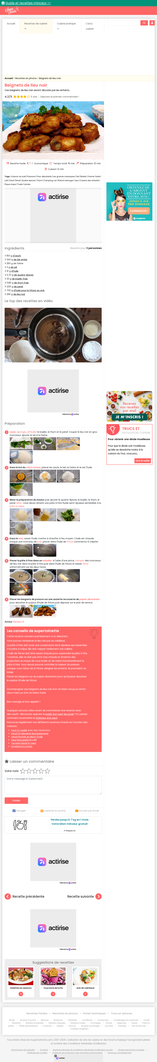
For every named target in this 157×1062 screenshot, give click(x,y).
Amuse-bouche (28, 1020)
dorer (85, 563)
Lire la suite (143, 460)
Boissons (58, 1020)
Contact (44, 1049)
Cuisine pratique (66, 23)
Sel (77, 176)
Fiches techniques (94, 1013)
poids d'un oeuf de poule (60, 714)
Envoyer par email (89, 810)
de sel (14, 267)
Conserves (103, 1020)
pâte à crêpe (17, 506)
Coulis (147, 1020)
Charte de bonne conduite (131, 1049)
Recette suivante (80, 896)
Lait (6, 180)
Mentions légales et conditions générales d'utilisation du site (83, 1049)
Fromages (95, 1023)
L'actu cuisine (90, 26)
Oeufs (134, 1023)
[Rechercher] (144, 22)
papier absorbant (89, 599)
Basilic (83, 176)
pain (39, 541)
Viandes (122, 1026)
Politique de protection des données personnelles (77, 1052)
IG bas (109, 1023)
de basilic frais (20, 278)
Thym (39, 180)
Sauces (72, 1026)
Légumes (121, 1023)
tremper (79, 560)
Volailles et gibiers (79, 1028)
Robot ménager (65, 180)
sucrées (109, 1026)
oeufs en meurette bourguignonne (29, 733)
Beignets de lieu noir (50, 78)
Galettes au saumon (21, 988)
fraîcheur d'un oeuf (46, 718)
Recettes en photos (26, 78)
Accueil (11, 23)
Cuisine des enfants (89, 180)
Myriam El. (18, 621)
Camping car (50, 180)
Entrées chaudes (57, 1023)
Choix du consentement (119, 1052)
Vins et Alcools (138, 1026)
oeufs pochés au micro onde (27, 736)
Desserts (16, 1023)
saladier (47, 560)
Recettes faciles (37, 1013)
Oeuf (11, 180)
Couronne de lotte (53, 988)
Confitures (87, 1020)
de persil (18, 286)
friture (70, 541)
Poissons (31, 176)
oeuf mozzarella (20, 740)
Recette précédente (28, 896)
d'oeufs (17, 255)
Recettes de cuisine (35, 23)
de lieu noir (19, 294)
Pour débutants (44, 176)
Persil (17, 180)
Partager (21, 810)
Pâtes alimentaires (28, 1026)
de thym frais (21, 282)
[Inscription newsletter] (129, 406)
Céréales (72, 1020)
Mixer (19, 503)
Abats (12, 1020)
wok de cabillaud (85, 988)
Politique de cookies (37, 1052)
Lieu (76, 180)
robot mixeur (33, 467)
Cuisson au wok (18, 176)
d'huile (14, 271)
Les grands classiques (64, 176)
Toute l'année (23, 184)
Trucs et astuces (121, 1013)
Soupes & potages (90, 1026)
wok (20, 538)
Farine (91, 176)
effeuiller (32, 431)
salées (60, 1026)
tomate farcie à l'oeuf (23, 743)
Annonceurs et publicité (23, 1049)
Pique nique (10, 184)
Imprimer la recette (55, 810)
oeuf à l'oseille (19, 730)
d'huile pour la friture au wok (28, 290)
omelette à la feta (21, 746)
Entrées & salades (35, 1023)
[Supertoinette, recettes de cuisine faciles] (12, 10)
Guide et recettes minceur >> (28, 3)
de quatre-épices (23, 274)
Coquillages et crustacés (125, 1020)
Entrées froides (78, 1023)
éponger (21, 431)
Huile (98, 176)
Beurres (45, 1020)
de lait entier (20, 259)
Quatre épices (28, 180)
